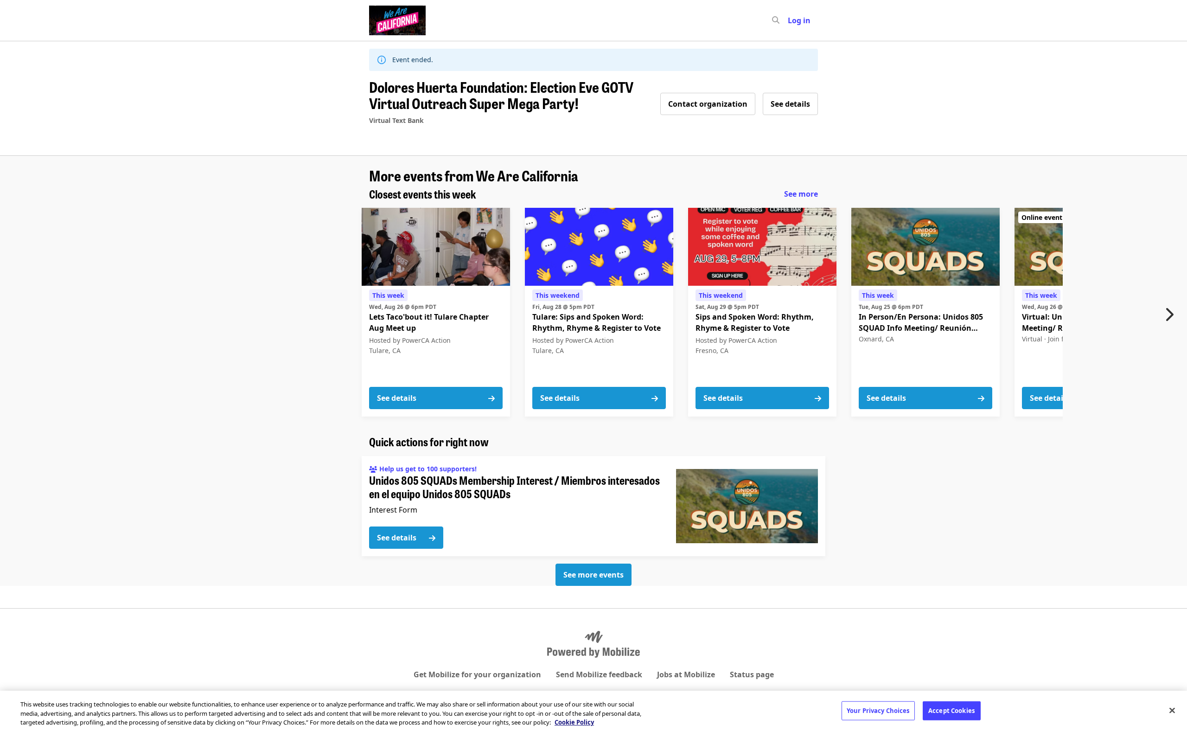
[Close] (1172, 710)
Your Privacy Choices (878, 710)
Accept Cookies (951, 710)
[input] (792, 20)
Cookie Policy (574, 722)
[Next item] (1171, 314)
